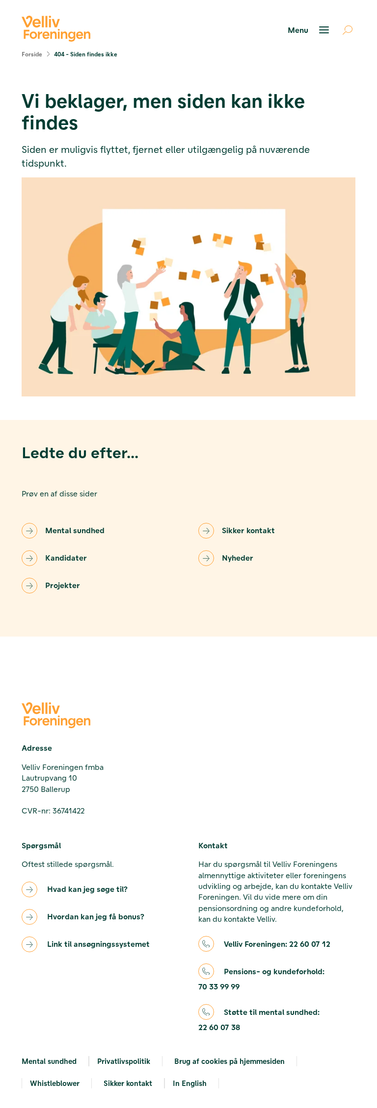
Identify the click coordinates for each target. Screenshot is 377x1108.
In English (190, 1083)
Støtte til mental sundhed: (259, 1019)
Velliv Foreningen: (277, 943)
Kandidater (66, 557)
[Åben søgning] (343, 30)
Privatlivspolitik (123, 1061)
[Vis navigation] (310, 30)
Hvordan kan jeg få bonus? (95, 916)
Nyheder (237, 557)
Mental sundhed (75, 530)
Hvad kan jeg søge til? (87, 888)
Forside (32, 53)
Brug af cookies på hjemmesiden (229, 1061)
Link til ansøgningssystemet (98, 943)
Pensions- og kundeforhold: (261, 978)
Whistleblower (55, 1083)
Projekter (62, 585)
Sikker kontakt (248, 530)
